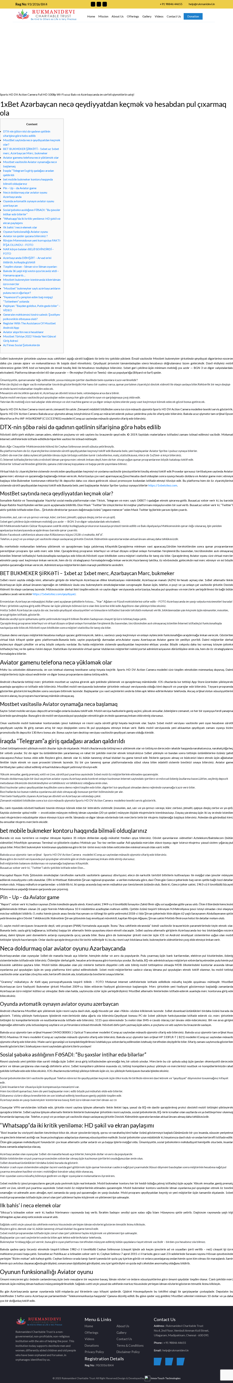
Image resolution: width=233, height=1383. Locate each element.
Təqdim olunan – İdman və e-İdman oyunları (30, 266)
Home (91, 16)
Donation (193, 16)
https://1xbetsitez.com (162, 485)
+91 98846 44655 (171, 4)
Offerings (133, 16)
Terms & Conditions (130, 1345)
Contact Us (174, 16)
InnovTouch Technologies (165, 1378)
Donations (92, 1345)
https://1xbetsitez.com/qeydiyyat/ (54, 594)
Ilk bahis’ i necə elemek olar (20, 227)
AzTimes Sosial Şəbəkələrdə (21, 345)
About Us (118, 16)
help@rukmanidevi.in (202, 4)
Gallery (146, 16)
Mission (103, 16)
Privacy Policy (94, 1352)
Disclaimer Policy (128, 1352)
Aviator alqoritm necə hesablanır (23, 332)
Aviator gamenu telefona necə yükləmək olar (31, 157)
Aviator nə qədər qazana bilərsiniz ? (25, 236)
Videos (159, 16)
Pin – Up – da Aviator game (19, 188)
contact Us (164, 43)
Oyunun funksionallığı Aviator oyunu (25, 231)
